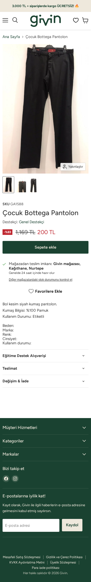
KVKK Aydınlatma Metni (26, 562)
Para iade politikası (45, 568)
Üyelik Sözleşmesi (63, 562)
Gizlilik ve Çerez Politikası (64, 557)
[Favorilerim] (75, 20)
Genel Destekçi (31, 222)
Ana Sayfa (11, 37)
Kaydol (72, 524)
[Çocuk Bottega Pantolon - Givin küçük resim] (8, 185)
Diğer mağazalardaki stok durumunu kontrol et (40, 279)
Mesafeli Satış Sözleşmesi (21, 557)
